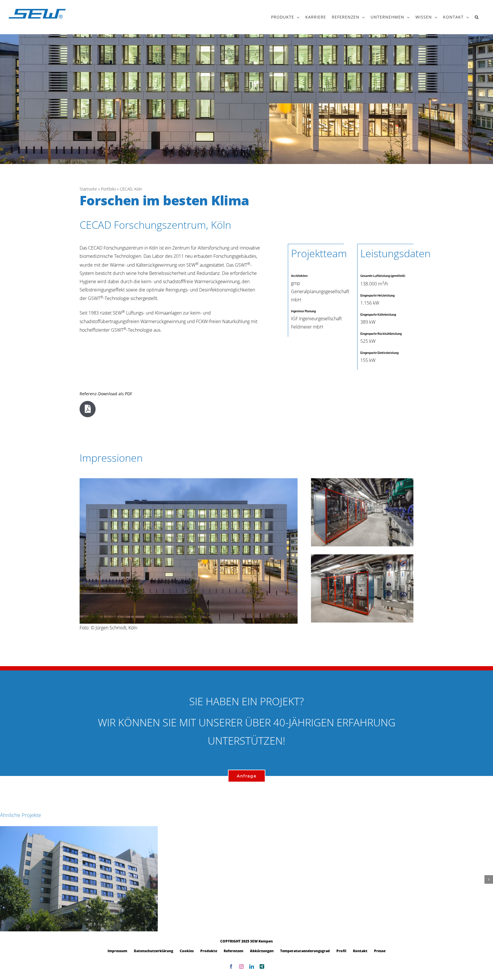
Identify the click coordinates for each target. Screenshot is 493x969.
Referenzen (233, 950)
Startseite (88, 189)
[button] (477, 17)
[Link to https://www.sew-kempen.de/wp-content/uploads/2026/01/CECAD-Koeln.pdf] (88, 409)
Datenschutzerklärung (153, 950)
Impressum (117, 950)
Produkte (208, 950)
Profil (341, 950)
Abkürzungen (262, 950)
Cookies (187, 950)
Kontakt (360, 950)
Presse (379, 950)
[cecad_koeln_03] (189, 480)
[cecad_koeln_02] (362, 480)
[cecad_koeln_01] (362, 557)
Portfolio (108, 189)
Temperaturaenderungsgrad (305, 950)
